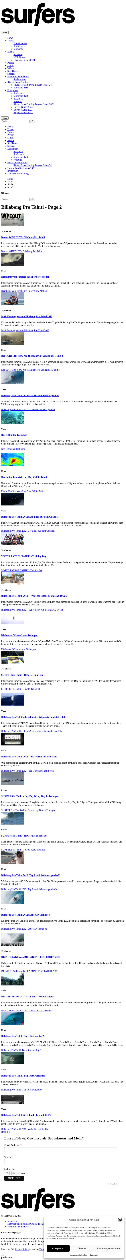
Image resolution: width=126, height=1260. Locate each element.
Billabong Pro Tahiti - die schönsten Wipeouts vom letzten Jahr (34, 717)
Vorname (8, 1157)
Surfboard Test (21, 87)
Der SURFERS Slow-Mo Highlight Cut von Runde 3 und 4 (32, 356)
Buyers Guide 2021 (23, 112)
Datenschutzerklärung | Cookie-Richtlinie (27, 1224)
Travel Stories (20, 43)
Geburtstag (9, 1169)
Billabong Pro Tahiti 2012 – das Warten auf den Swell (29, 756)
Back (3, 1132)
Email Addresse (13, 1145)
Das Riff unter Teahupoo (14, 435)
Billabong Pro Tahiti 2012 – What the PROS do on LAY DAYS (34, 596)
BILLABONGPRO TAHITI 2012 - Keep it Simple (27, 996)
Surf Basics (12, 71)
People (10, 62)
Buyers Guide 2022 (23, 109)
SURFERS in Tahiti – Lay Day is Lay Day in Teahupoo (30, 796)
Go (33, 121)
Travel (10, 40)
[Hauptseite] (38, 24)
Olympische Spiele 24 (24, 60)
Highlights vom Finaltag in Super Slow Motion (25, 276)
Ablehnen (82, 1248)
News (10, 38)
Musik (10, 65)
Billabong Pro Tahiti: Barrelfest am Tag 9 (22, 1036)
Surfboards (19, 93)
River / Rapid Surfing (17, 82)
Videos (10, 68)
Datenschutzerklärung (18, 173)
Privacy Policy (22, 1249)
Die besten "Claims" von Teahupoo (19, 635)
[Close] (2, 1255)
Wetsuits (18, 101)
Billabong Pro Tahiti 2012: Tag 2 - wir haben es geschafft (30, 875)
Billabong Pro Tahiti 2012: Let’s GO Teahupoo (25, 914)
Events (10, 51)
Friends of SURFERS (18, 76)
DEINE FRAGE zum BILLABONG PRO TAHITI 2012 (30, 957)
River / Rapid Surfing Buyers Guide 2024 (34, 104)
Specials (11, 73)
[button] (119, 1219)
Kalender (18, 54)
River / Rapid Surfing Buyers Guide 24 (33, 85)
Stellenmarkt (20, 79)
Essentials (18, 98)
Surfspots (18, 49)
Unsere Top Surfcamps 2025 (21, 168)
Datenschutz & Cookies (78, 1255)
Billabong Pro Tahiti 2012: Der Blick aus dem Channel (29, 516)
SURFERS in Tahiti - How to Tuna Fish (22, 675)
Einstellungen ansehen (108, 1248)
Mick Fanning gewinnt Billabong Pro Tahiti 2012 (26, 316)
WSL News (19, 57)
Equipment (12, 90)
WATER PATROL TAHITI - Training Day (23, 556)
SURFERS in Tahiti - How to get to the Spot (24, 835)
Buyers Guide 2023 (23, 107)
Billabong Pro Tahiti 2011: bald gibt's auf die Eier (27, 1115)
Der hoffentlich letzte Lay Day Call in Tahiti (24, 477)
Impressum (94, 1255)
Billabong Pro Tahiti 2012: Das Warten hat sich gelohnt (30, 395)
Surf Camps (19, 46)
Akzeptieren (58, 1248)
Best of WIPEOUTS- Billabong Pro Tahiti (23, 237)
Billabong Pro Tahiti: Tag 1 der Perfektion (23, 1075)
